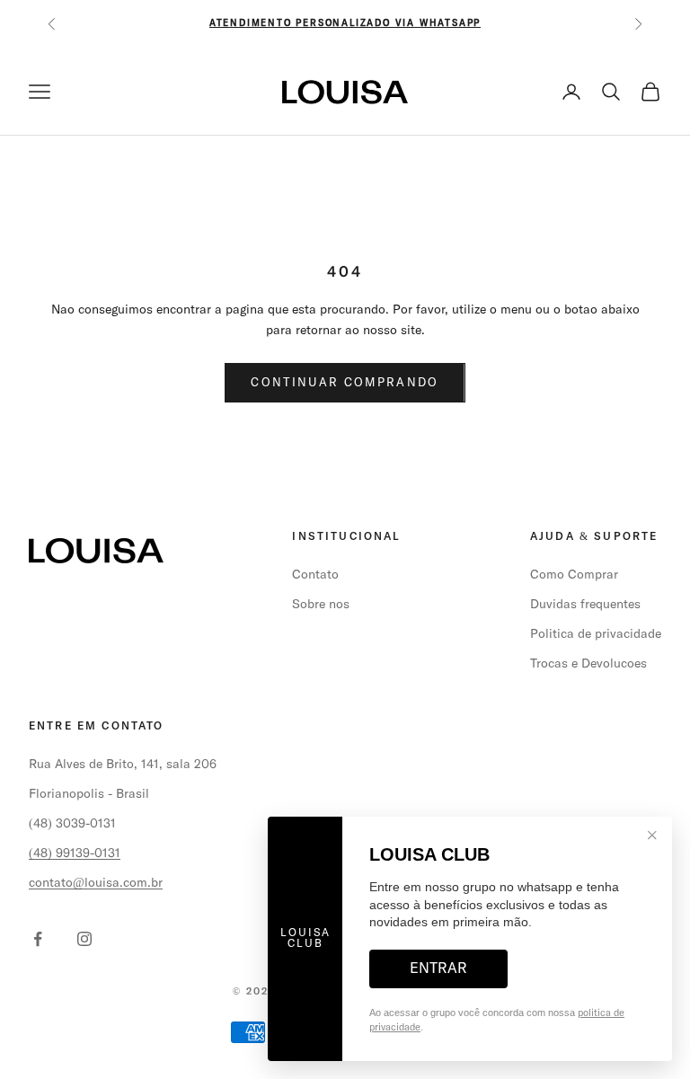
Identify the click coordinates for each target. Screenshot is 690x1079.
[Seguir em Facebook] (38, 939)
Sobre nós (320, 604)
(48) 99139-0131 (74, 853)
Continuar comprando (344, 383)
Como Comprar (574, 575)
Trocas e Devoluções (588, 664)
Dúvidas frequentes (585, 604)
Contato (315, 575)
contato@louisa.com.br (96, 883)
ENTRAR (438, 968)
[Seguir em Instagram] (84, 939)
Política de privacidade (595, 634)
